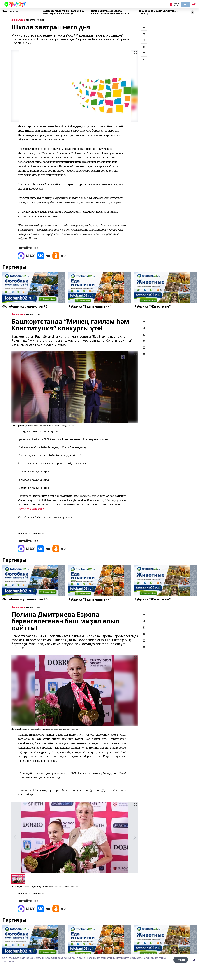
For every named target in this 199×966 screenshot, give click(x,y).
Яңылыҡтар (10, 11)
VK (185, 4)
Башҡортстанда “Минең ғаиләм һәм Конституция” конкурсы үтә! (64, 12)
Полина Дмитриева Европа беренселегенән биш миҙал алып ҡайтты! (110, 12)
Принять (180, 959)
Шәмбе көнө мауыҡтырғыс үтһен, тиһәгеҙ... (158, 12)
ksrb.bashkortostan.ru (32, 509)
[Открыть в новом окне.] (26, 255)
